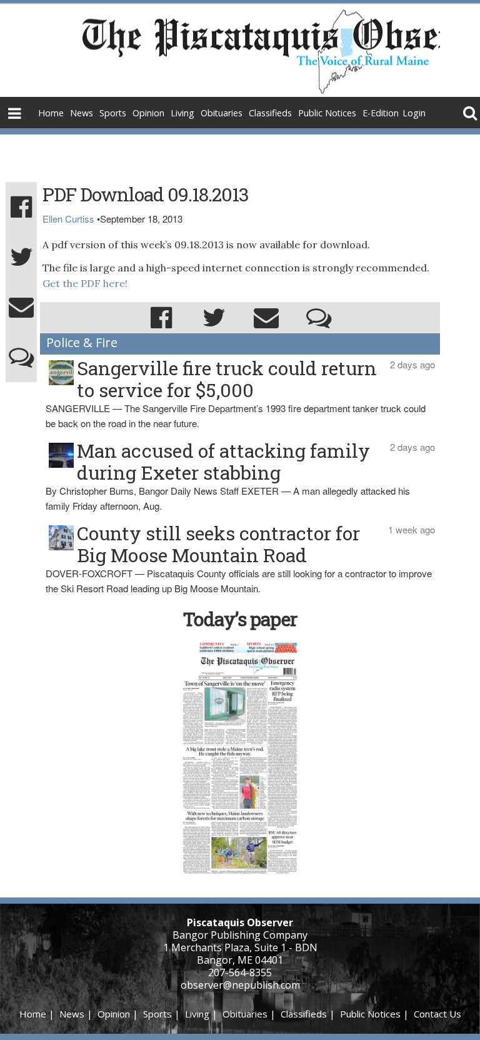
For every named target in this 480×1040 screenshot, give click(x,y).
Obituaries (221, 113)
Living (182, 113)
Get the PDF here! (85, 283)
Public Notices (327, 113)
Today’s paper (240, 619)
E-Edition (380, 113)
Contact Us (437, 1013)
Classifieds (270, 113)
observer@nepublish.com (240, 985)
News (81, 113)
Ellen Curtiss (68, 218)
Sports (112, 113)
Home (51, 113)
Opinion (148, 113)
